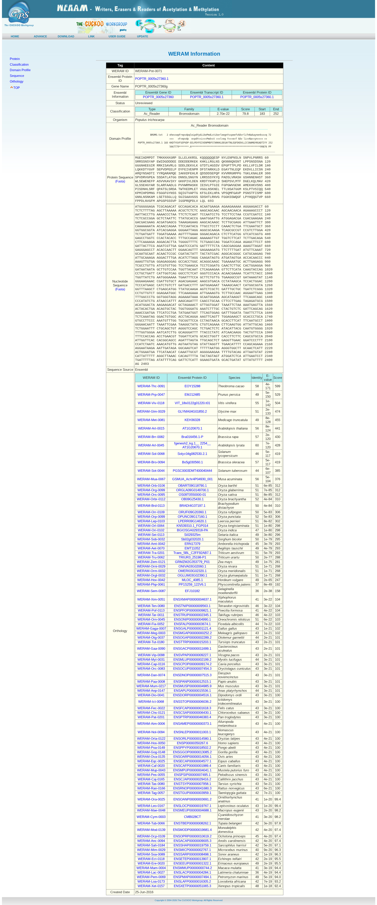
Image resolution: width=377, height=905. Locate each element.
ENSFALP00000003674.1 (192, 624)
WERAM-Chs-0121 (151, 713)
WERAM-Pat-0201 (151, 717)
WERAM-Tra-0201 (151, 553)
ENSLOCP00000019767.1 (192, 806)
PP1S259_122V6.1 (192, 584)
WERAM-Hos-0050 (151, 743)
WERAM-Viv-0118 (151, 403)
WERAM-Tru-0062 (151, 557)
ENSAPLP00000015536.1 (192, 691)
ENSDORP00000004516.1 (192, 695)
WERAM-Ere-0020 (151, 863)
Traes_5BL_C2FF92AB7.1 (192, 553)
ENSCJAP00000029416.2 (192, 779)
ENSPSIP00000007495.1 (192, 775)
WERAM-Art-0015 (151, 428)
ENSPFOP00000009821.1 (192, 610)
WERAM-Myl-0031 (151, 659)
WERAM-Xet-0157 (151, 886)
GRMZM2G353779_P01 (192, 562)
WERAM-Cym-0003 (151, 817)
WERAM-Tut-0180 (151, 642)
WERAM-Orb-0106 (151, 485)
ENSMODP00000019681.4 (192, 830)
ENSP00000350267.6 (192, 743)
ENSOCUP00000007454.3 (192, 668)
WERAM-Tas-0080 (151, 784)
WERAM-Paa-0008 (151, 681)
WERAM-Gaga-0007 (151, 628)
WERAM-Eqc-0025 (151, 761)
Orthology (16, 81)
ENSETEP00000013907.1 (192, 859)
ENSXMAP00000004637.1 (192, 599)
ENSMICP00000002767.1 (192, 850)
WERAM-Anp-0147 (151, 691)
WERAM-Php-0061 (151, 584)
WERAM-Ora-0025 (151, 799)
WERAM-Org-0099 (151, 490)
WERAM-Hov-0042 (151, 580)
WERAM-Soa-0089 (151, 854)
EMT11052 (192, 548)
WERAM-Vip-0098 (151, 655)
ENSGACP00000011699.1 (192, 648)
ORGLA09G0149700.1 (192, 490)
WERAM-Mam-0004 (151, 868)
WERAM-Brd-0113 (151, 506)
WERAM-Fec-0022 (151, 708)
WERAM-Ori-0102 (151, 530)
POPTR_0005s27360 (158, 97)
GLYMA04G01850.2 (192, 411)
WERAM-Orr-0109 (151, 512)
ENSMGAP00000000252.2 (192, 633)
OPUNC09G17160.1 (192, 517)
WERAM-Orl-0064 (151, 526)
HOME (15, 36)
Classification (19, 64)
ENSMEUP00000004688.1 (192, 810)
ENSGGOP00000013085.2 (192, 752)
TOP (16, 87)
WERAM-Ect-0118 (151, 859)
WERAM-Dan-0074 (151, 675)
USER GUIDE (117, 36)
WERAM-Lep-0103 (151, 521)
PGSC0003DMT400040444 (192, 471)
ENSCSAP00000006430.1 (192, 713)
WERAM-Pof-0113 (151, 610)
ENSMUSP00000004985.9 (192, 686)
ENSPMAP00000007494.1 (192, 877)
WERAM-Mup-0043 (151, 770)
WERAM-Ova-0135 (151, 757)
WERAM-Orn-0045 (151, 619)
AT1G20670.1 (192, 428)
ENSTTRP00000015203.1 (192, 642)
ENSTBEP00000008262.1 (192, 823)
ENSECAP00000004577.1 (192, 761)
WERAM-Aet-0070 (151, 548)
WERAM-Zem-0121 (151, 562)
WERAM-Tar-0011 (151, 615)
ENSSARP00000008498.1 (192, 854)
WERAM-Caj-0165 (151, 779)
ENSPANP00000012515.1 (192, 681)
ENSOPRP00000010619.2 (192, 836)
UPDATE (142, 36)
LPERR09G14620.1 (192, 521)
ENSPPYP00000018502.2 (192, 748)
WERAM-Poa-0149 (151, 748)
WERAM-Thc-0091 (151, 386)
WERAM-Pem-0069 (151, 877)
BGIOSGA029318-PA (192, 530)
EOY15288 (192, 386)
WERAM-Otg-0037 (151, 637)
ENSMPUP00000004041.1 (192, 770)
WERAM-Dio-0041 (151, 695)
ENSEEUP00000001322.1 (192, 863)
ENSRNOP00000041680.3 (192, 788)
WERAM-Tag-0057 (151, 793)
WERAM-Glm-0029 (151, 411)
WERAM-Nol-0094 (151, 732)
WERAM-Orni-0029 (151, 566)
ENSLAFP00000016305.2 (192, 881)
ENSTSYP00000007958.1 (192, 784)
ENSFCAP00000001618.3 (192, 708)
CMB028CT (192, 817)
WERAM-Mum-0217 (151, 686)
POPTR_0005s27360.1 (151, 79)
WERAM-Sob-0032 (151, 539)
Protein (15, 59)
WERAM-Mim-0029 (151, 850)
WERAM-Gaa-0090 (151, 648)
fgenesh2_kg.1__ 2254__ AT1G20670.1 (192, 445)
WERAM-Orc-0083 (151, 668)
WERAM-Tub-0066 (151, 823)
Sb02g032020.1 (192, 539)
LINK (91, 36)
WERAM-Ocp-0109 (151, 836)
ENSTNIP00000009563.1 (192, 606)
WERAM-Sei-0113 (151, 535)
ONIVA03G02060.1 (192, 566)
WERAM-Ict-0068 (151, 702)
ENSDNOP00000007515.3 (192, 675)
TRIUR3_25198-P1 (192, 557)
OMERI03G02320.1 (192, 571)
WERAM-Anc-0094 (151, 841)
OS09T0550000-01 (192, 495)
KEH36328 (192, 420)
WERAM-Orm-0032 (151, 571)
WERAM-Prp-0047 (151, 394)
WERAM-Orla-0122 (151, 738)
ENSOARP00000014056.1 (192, 757)
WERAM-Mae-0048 (151, 810)
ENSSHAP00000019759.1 (192, 845)
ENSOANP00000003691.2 (192, 799)
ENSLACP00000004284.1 (192, 872)
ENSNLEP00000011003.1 (192, 732)
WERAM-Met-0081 (151, 420)
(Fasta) (120, 181)
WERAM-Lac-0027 (151, 872)
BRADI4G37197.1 (192, 506)
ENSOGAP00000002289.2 (192, 637)
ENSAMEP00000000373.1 (192, 724)
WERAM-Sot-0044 (151, 471)
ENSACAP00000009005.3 (192, 841)
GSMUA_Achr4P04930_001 (192, 479)
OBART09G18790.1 (192, 485)
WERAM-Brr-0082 (151, 437)
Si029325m (192, 535)
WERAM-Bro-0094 (151, 462)
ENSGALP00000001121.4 (192, 628)
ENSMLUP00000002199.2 (192, 659)
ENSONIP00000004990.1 (192, 619)
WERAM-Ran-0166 (151, 788)
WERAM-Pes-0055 (151, 775)
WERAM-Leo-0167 (151, 806)
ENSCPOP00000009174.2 (192, 664)
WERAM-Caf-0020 (151, 766)
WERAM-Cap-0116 (151, 664)
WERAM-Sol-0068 (151, 454)
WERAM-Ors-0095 (151, 495)
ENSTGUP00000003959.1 (192, 793)
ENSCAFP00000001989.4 (192, 766)
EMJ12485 (192, 394)
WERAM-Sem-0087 (151, 591)
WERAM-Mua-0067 (151, 479)
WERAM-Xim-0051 (151, 599)
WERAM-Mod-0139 (151, 830)
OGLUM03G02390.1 (192, 575)
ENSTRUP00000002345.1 (192, 615)
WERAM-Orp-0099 (151, 517)
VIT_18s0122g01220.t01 (192, 403)
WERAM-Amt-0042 (151, 544)
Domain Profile (20, 70)
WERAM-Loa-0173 (151, 881)
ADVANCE (40, 36)
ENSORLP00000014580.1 (192, 738)
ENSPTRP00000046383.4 (192, 717)
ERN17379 (192, 544)
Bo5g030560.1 (192, 462)
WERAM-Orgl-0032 (151, 575)
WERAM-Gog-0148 (151, 752)
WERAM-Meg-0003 (151, 633)
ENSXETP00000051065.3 (192, 886)
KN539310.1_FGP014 (192, 526)
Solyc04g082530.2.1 (192, 454)
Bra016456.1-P (192, 437)
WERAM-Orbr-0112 (151, 499)
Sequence (17, 75)
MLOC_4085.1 (192, 580)
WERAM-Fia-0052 (151, 624)
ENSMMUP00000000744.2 (192, 868)
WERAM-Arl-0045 (151, 445)
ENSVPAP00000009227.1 (192, 655)
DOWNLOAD (66, 36)
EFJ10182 (192, 591)
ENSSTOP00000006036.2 (192, 702)
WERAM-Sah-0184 (151, 845)
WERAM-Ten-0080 (151, 606)
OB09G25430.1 (192, 499)
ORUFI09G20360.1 (192, 512)
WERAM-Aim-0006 (151, 724)
